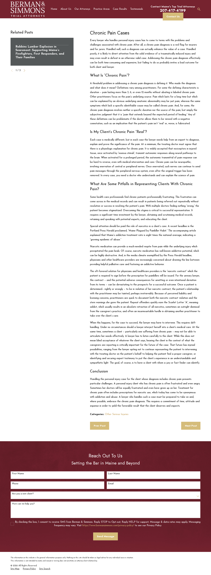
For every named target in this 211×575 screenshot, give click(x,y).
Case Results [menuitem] (120, 9)
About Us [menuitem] (65, 9)
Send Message (105, 536)
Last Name (114, 473)
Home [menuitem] (54, 9)
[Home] (28, 9)
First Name (18, 473)
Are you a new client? (23, 494)
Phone (15, 483)
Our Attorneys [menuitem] (82, 9)
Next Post (191, 426)
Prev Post (100, 426)
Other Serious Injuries (116, 414)
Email (111, 483)
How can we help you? (23, 504)
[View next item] (24, 70)
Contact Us (173, 16)
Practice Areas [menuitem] (101, 9)
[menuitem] (15, 569)
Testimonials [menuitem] (136, 9)
